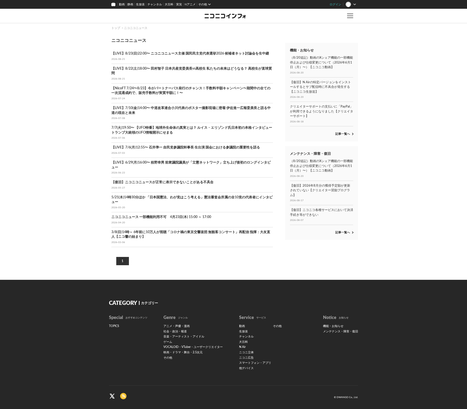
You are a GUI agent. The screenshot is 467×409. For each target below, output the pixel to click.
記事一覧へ (342, 133)
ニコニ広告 (246, 357)
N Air (242, 346)
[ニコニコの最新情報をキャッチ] (123, 396)
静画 (130, 4)
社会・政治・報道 (175, 331)
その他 (167, 357)
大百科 (169, 4)
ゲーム (167, 341)
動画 (122, 4)
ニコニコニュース (135, 28)
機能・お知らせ (333, 326)
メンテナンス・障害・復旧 (340, 331)
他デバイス (246, 368)
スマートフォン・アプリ (255, 362)
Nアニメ (190, 4)
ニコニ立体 (246, 352)
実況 (179, 4)
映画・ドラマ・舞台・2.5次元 (183, 352)
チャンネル (154, 4)
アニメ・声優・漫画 (176, 326)
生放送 (140, 4)
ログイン (335, 4)
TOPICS (114, 326)
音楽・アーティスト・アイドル (183, 336)
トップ (115, 28)
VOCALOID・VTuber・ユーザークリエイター (193, 346)
